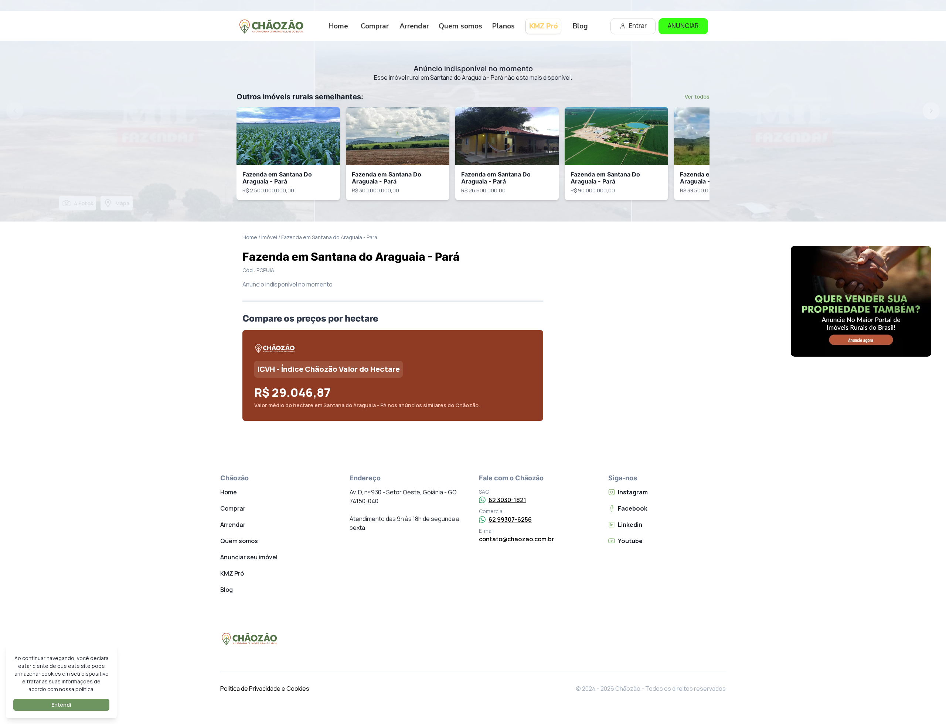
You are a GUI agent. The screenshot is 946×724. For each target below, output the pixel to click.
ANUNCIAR (683, 25)
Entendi (61, 704)
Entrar (638, 25)
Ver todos (697, 96)
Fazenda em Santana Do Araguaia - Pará (277, 178)
